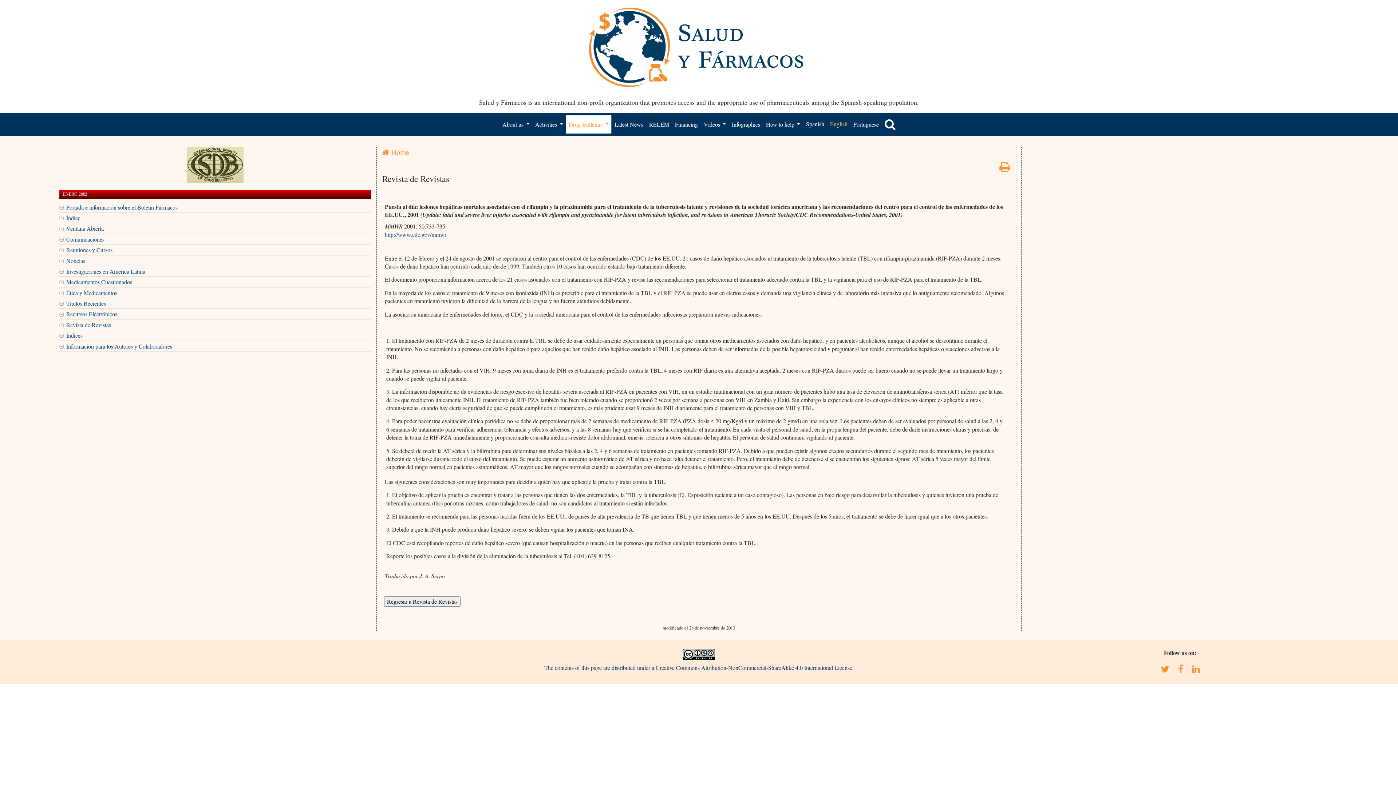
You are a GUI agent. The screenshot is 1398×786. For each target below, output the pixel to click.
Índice (73, 218)
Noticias (75, 261)
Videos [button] (713, 124)
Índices (74, 335)
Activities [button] (546, 124)
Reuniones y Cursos (89, 250)
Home (399, 152)
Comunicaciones (85, 239)
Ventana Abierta (85, 228)
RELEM (659, 124)
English (839, 124)
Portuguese (866, 124)
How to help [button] (781, 124)
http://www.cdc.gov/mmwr (415, 234)
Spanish (815, 124)
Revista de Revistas (88, 325)
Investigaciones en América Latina (105, 271)
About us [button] (513, 124)
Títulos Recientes (86, 303)
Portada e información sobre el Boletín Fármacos (122, 207)
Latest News (629, 124)
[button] (890, 124)
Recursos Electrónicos (91, 314)
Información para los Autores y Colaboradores (119, 346)
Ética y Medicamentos (91, 293)
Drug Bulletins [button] (586, 124)
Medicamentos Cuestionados (99, 282)
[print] (1004, 168)
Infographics (746, 124)
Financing (686, 124)
